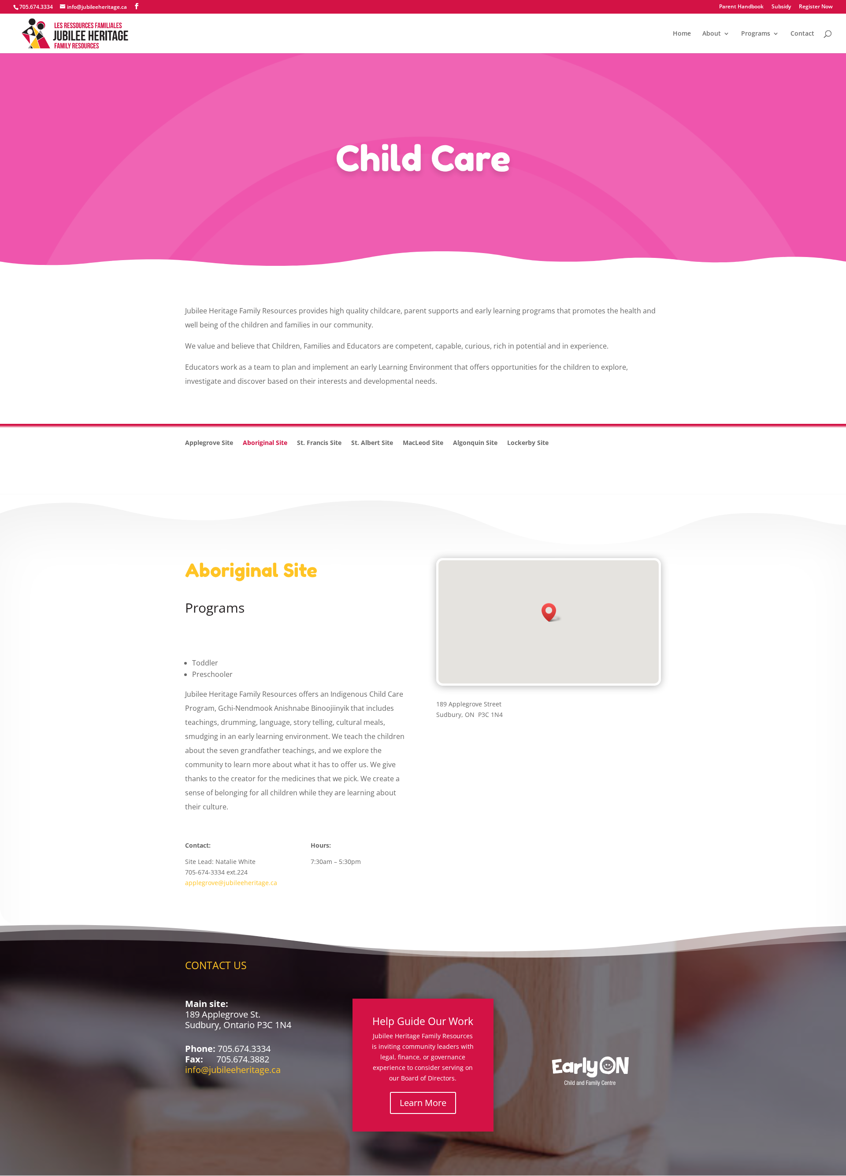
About (711, 33)
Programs (755, 33)
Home (682, 33)
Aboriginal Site (265, 443)
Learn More (423, 1103)
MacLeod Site (423, 443)
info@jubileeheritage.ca (233, 1070)
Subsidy (781, 7)
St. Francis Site (319, 443)
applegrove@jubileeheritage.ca (231, 882)
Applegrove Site (209, 443)
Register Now (816, 7)
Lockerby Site (528, 443)
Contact (802, 33)
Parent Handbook (741, 7)
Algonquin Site (475, 443)
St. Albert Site (372, 443)
